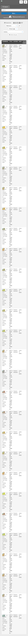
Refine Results (14, 34)
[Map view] (22, 23)
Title (10, 41)
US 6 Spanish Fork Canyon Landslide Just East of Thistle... (10, 54)
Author (15, 41)
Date (20, 41)
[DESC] (19, 26)
